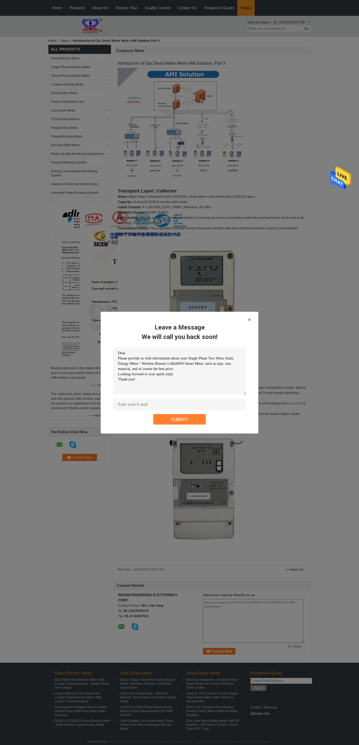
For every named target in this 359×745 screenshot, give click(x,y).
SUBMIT (179, 419)
